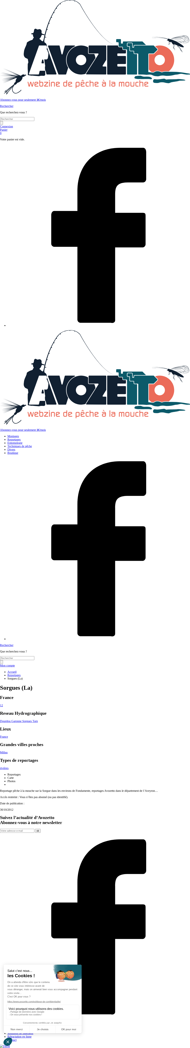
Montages (13, 436)
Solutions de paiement (20, 1033)
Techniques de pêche (19, 446)
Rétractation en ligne (19, 1036)
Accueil (12, 671)
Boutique (12, 452)
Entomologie (14, 442)
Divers (11, 449)
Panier (3, 131)
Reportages (14, 439)
